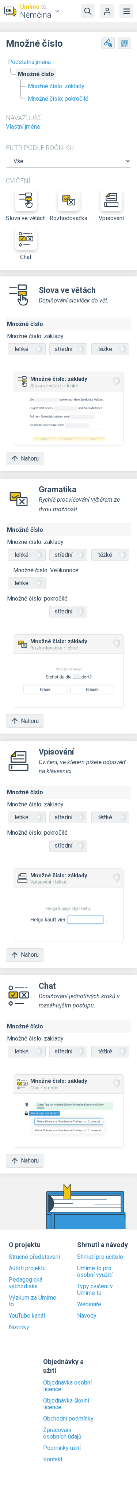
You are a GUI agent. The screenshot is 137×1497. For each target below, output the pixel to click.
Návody (86, 1315)
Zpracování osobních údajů (62, 1433)
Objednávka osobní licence (67, 1386)
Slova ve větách (26, 218)
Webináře (89, 1304)
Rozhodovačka (68, 218)
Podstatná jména (29, 61)
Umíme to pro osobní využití (95, 1271)
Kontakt (52, 1459)
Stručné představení (34, 1257)
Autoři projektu (27, 1268)
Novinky (19, 1327)
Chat (25, 257)
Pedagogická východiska (25, 1283)
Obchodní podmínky (68, 1418)
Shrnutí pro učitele (100, 1257)
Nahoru (30, 458)
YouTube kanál (27, 1315)
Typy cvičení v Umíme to (95, 1289)
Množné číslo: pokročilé (58, 98)
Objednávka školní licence (66, 1404)
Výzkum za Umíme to (32, 1301)
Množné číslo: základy (56, 86)
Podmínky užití (62, 1448)
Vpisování (111, 218)
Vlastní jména (23, 126)
